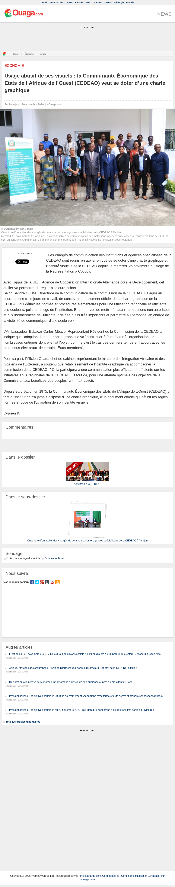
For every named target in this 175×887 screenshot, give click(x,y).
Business (79, 2)
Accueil (44, 2)
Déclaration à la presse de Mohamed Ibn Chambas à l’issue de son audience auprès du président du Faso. (71, 682)
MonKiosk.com (57, 2)
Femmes (108, 2)
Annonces (97, 2)
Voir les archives (54, 558)
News (88, 2)
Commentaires (110, 875)
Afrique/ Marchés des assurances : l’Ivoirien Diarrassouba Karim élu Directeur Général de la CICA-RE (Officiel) (73, 667)
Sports (70, 2)
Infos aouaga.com (90, 875)
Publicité (130, 2)
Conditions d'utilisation (134, 875)
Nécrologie (119, 2)
